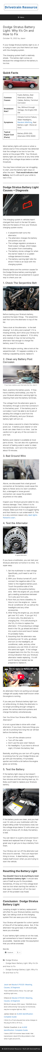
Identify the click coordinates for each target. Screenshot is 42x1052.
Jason (6, 985)
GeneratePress (35, 1049)
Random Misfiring (24, 122)
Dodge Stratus (12, 960)
